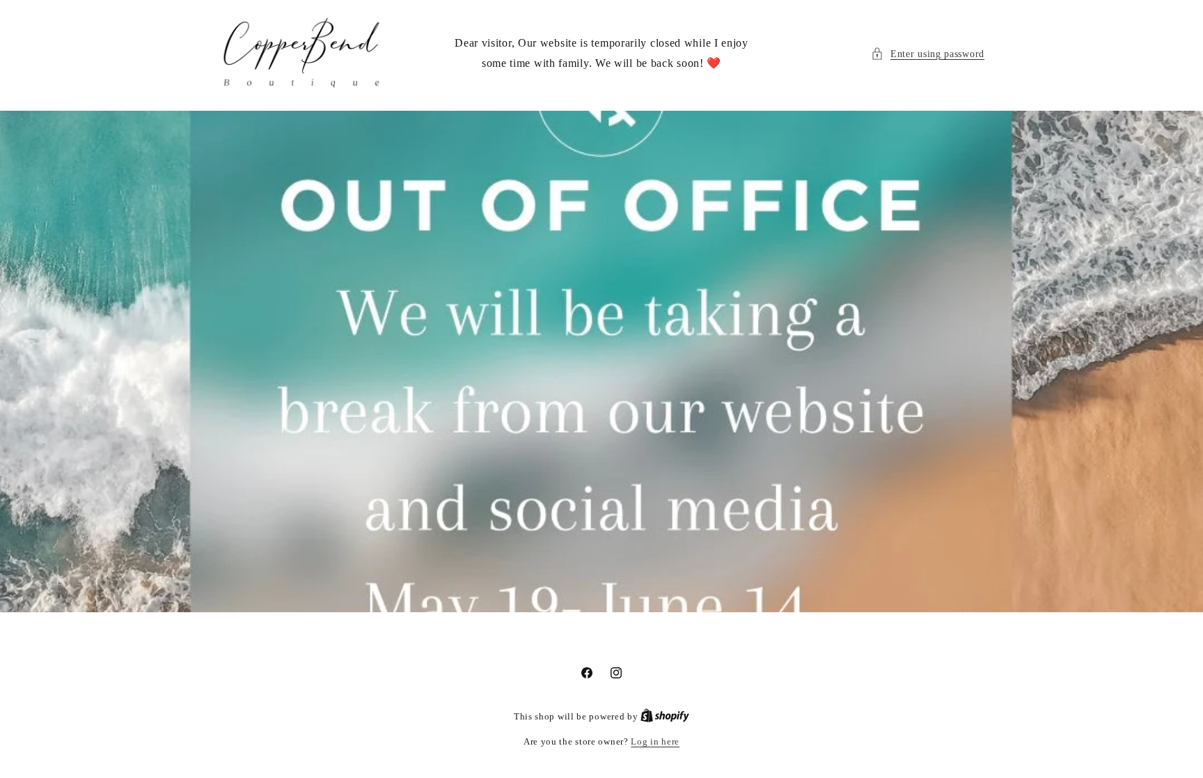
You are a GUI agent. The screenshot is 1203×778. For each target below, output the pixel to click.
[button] (927, 54)
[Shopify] (664, 716)
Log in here (655, 741)
